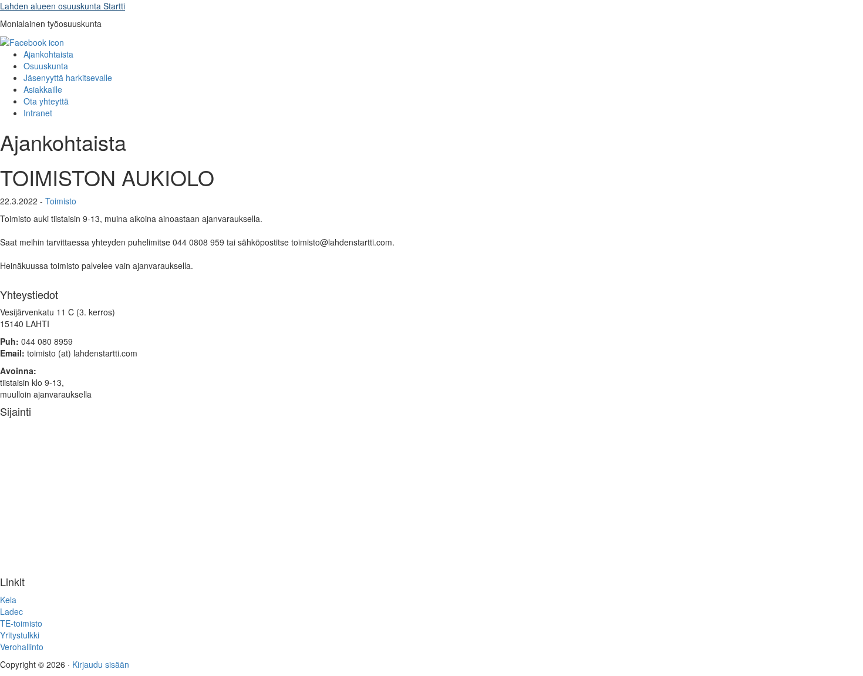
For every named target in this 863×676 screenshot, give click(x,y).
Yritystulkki (19, 635)
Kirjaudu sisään (100, 664)
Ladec (11, 611)
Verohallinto (21, 647)
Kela (8, 600)
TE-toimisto (21, 623)
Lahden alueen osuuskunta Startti (62, 6)
